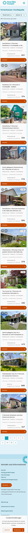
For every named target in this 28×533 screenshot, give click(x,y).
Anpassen (7, 530)
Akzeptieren (17, 530)
